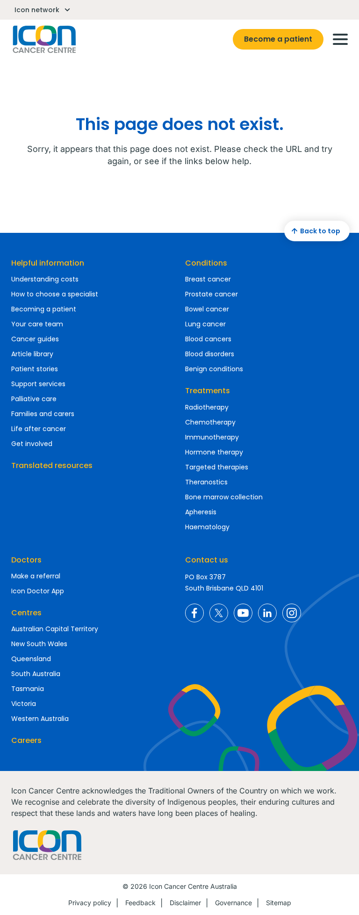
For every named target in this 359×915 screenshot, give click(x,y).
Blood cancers (208, 339)
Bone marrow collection (224, 497)
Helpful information (47, 263)
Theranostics (206, 482)
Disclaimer (185, 903)
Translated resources (52, 465)
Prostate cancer (211, 294)
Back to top (320, 231)
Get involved (31, 443)
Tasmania (27, 688)
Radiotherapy (207, 407)
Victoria (23, 703)
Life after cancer (38, 428)
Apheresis (200, 512)
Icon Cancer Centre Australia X (218, 613)
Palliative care (34, 398)
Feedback (140, 903)
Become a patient (278, 39)
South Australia (35, 673)
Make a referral (35, 576)
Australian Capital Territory (54, 629)
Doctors (26, 560)
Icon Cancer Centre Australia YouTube (243, 613)
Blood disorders (209, 354)
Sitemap (278, 903)
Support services (38, 384)
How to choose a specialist (54, 294)
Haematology (207, 527)
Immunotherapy (212, 437)
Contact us (206, 560)
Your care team (37, 324)
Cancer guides (35, 339)
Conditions (206, 263)
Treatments (207, 390)
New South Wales (39, 643)
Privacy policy (89, 903)
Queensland (31, 658)
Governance (233, 903)
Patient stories (34, 369)
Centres (26, 612)
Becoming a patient (43, 309)
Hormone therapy (214, 452)
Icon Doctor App (37, 591)
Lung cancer (205, 324)
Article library (32, 354)
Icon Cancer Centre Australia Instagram (291, 613)
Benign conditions (214, 369)
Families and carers (42, 413)
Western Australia (40, 718)
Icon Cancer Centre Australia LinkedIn (267, 613)
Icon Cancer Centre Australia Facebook (194, 613)
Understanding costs (45, 279)
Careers (26, 740)
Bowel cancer (207, 309)
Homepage (43, 39)
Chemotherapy (210, 422)
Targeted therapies (216, 467)
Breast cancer (208, 279)
